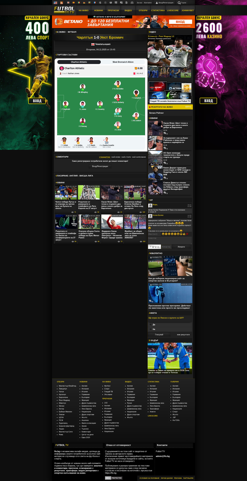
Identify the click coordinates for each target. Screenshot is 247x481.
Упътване (108, 395)
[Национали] (116, 2)
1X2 (105, 403)
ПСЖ (61, 420)
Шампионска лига (89, 406)
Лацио (61, 429)
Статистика (158, 10)
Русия (129, 403)
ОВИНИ (60, 182)
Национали (86, 412)
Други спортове (88, 415)
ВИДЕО (128, 382)
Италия (85, 392)
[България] (89, 2)
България (85, 397)
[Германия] (84, 2)
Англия (84, 386)
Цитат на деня (87, 435)
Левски (61, 415)
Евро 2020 (86, 437)
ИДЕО (152, 32)
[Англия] (68, 2)
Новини (98, 10)
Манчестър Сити (66, 432)
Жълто (84, 417)
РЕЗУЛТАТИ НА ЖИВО (162, 107)
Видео (128, 10)
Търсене (85, 429)
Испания (85, 389)
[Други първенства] (100, 2)
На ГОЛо (176, 420)
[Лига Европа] (110, 2)
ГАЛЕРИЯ (175, 382)
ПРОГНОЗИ (107, 399)
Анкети (153, 412)
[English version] (55, 2)
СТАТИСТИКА (153, 382)
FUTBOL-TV (157, 257)
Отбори (143, 10)
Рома (61, 435)
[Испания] (73, 2)
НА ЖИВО (106, 382)
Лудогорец (63, 423)
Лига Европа (87, 409)
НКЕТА (153, 313)
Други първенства (89, 403)
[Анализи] (126, 2)
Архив (84, 426)
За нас (139, 3)
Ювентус (62, 403)
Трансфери (154, 409)
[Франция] (94, 2)
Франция (85, 400)
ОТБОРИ (60, 382)
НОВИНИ (83, 382)
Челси (61, 392)
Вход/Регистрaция (100, 166)
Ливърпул (63, 389)
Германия (86, 395)
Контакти (148, 3)
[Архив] (132, 2)
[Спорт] (121, 2)
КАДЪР (153, 340)
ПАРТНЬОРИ (188, 478)
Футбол (107, 386)
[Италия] (79, 2)
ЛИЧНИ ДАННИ (167, 478)
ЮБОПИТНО (155, 253)
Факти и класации (89, 423)
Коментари (86, 432)
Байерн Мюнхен (65, 412)
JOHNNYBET (188, 10)
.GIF (174, 417)
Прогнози (113, 10)
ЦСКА (61, 417)
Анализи (85, 420)
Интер (61, 409)
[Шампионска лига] (105, 2)
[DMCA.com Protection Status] (113, 479)
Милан (61, 406)
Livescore (173, 10)
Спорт (106, 389)
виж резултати (183, 335)
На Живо (83, 10)
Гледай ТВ (108, 392)
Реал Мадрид (64, 400)
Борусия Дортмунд (66, 426)
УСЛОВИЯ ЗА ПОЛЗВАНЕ (149, 478)
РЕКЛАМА (178, 478)
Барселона (63, 397)
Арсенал (62, 395)
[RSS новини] (61, 2)
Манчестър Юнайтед (67, 386)
